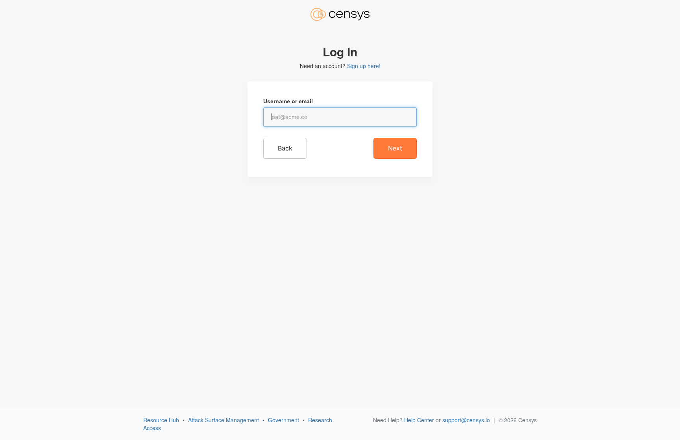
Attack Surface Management (223, 420)
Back (285, 148)
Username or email (288, 101)
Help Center (419, 420)
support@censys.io (466, 420)
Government (283, 420)
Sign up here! (364, 66)
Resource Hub (161, 420)
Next (395, 148)
